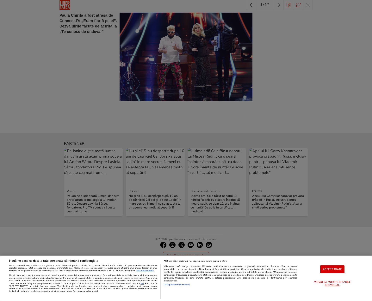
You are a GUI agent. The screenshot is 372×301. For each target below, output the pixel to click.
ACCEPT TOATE (332, 269)
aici (142, 283)
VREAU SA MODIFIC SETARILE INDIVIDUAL (332, 283)
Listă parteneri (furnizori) (177, 284)
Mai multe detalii (145, 270)
